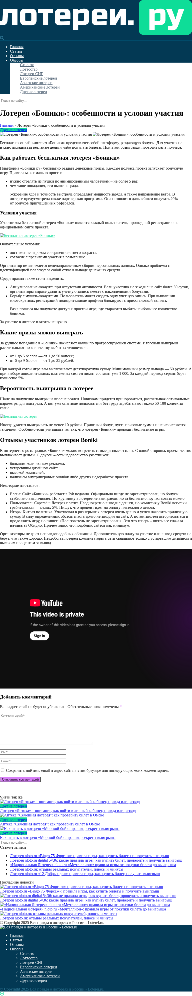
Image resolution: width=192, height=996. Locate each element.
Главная (17, 47)
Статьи (16, 51)
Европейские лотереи (38, 78)
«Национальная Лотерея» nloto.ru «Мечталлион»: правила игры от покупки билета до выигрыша (93, 865)
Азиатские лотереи (36, 83)
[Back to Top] (2, 994)
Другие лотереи (33, 92)
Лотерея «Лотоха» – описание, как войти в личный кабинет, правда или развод (68, 810)
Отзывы (17, 56)
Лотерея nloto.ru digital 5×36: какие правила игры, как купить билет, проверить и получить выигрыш (96, 860)
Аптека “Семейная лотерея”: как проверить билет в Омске (50, 824)
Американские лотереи (40, 87)
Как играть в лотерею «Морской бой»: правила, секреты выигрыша (58, 837)
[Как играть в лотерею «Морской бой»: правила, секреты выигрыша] (96, 828)
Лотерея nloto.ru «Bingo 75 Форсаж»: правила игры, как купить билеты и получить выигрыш (89, 856)
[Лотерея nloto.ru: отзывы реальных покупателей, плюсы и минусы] (58, 913)
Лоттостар (29, 69)
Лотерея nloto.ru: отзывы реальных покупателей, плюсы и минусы (66, 869)
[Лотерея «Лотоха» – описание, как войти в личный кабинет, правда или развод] (96, 801)
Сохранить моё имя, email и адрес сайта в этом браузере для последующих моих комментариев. (87, 770)
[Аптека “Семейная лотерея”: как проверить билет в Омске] (96, 815)
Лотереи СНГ (31, 74)
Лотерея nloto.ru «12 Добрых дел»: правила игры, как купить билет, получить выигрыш (85, 874)
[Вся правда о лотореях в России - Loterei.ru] (96, 33)
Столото (27, 65)
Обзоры (16, 60)
